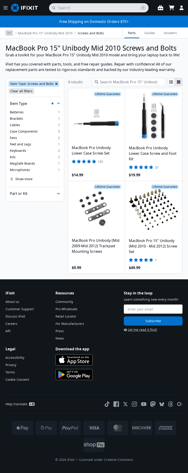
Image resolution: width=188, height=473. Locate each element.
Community (64, 301)
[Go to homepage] (26, 8)
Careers (11, 323)
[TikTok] (107, 404)
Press (59, 331)
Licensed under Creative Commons (106, 459)
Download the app (72, 348)
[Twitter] (125, 404)
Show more (24, 179)
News (59, 338)
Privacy (11, 365)
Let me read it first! (142, 329)
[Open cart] (171, 7)
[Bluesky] (161, 404)
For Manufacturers (69, 323)
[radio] (171, 82)
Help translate (16, 404)
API (8, 331)
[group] (174, 82)
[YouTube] (144, 404)
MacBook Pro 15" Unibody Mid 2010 (45, 33)
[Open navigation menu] (5, 7)
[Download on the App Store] (74, 359)
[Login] (181, 7)
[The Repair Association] (179, 404)
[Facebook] (116, 404)
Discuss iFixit (15, 316)
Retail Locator (65, 316)
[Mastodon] (153, 404)
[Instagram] (134, 404)
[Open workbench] (160, 7)
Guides (149, 33)
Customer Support (20, 309)
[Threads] (170, 404)
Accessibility (15, 357)
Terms (10, 372)
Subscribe (153, 321)
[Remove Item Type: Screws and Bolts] (56, 84)
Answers (170, 33)
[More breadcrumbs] (9, 33)
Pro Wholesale (66, 309)
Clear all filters (21, 91)
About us (12, 301)
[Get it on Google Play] (74, 374)
